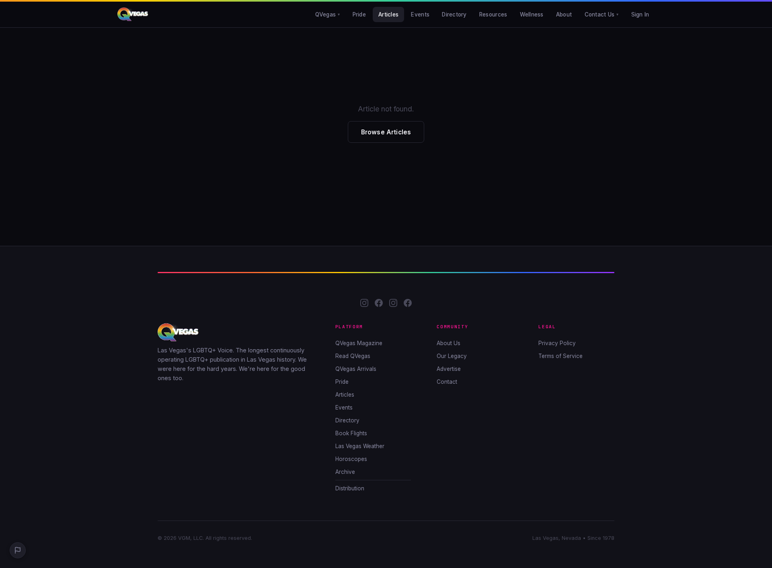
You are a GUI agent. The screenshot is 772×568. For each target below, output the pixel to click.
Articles (388, 14)
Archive (345, 472)
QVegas (325, 14)
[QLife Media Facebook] (408, 304)
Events (420, 14)
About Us (448, 343)
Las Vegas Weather (359, 446)
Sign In (640, 14)
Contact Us (600, 14)
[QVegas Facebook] (379, 304)
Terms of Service (560, 356)
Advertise (449, 369)
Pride (359, 14)
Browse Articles (386, 132)
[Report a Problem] (18, 550)
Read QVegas (352, 356)
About (564, 14)
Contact (447, 382)
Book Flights (351, 433)
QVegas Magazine (358, 343)
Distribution (349, 488)
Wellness (532, 14)
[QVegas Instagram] (364, 304)
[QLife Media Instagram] (393, 304)
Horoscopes (351, 459)
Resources (493, 14)
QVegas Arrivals (355, 369)
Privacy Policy (557, 343)
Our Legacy (452, 356)
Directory (454, 14)
